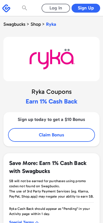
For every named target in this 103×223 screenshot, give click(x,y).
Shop (36, 24)
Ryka (51, 24)
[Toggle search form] (25, 8)
